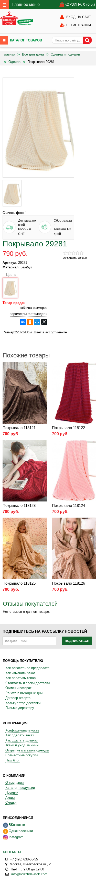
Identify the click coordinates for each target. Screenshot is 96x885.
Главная (9, 54)
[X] (44, 322)
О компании (14, 782)
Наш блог (12, 760)
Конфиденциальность (22, 730)
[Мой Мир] (37, 322)
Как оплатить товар (20, 678)
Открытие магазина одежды (27, 750)
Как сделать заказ (19, 735)
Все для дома (33, 54)
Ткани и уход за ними (21, 745)
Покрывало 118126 (68, 583)
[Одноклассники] (30, 322)
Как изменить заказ (20, 673)
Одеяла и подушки (65, 54)
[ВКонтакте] (23, 322)
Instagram (16, 837)
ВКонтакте (17, 825)
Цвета (9, 275)
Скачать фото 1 (15, 213)
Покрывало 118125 (19, 583)
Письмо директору (19, 708)
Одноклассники (21, 831)
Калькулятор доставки (22, 703)
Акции (10, 798)
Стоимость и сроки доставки (27, 683)
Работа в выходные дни (23, 693)
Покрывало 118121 (19, 427)
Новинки (11, 792)
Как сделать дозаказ (21, 740)
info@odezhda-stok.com (29, 874)
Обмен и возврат (18, 688)
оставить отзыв (75, 258)
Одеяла (14, 62)
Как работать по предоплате (27, 668)
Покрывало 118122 (68, 427)
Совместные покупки (21, 755)
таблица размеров (33, 308)
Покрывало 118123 (19, 505)
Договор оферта (17, 698)
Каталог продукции (20, 788)
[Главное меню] (4, 4)
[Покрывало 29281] (12, 193)
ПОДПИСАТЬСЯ (77, 641)
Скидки (10, 802)
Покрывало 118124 (68, 505)
